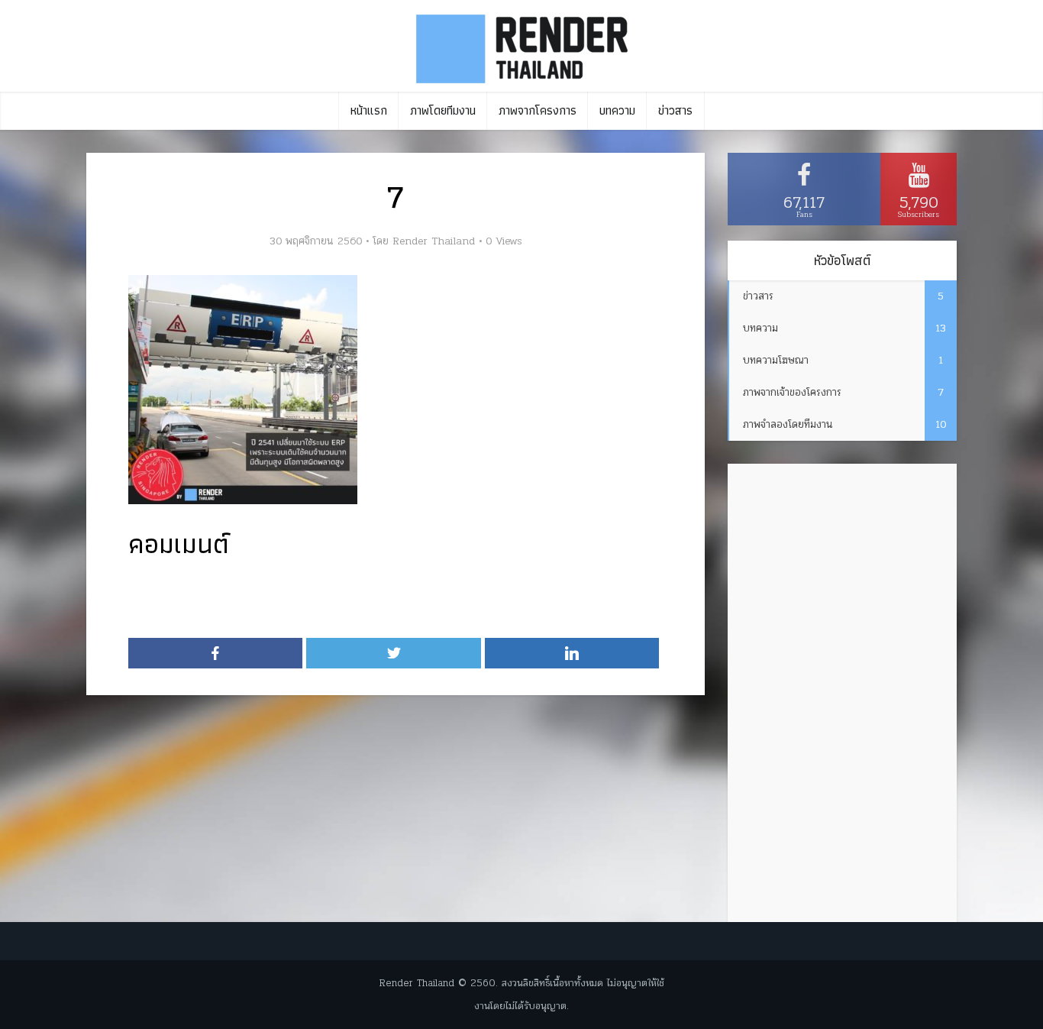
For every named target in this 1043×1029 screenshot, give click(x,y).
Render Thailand (433, 241)
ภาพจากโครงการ (537, 110)
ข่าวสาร (675, 110)
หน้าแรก (368, 110)
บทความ (617, 110)
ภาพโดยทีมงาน (443, 110)
